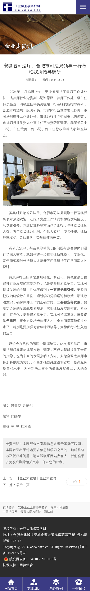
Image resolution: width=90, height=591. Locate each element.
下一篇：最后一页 (16, 485)
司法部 (48, 511)
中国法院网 (10, 511)
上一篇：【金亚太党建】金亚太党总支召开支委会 (33, 478)
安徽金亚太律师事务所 (33, 507)
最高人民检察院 (31, 511)
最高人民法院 (59, 507)
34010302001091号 (43, 559)
